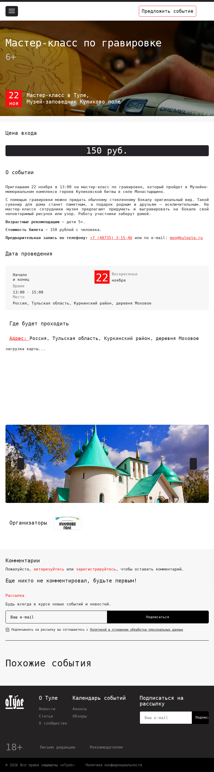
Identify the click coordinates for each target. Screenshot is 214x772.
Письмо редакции (57, 747)
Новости (47, 709)
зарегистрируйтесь (96, 569)
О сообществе (53, 723)
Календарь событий (99, 698)
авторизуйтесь (49, 569)
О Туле (48, 698)
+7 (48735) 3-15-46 (111, 237)
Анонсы (80, 709)
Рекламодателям (106, 747)
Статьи (46, 716)
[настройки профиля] (203, 11)
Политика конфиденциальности (114, 765)
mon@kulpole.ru (186, 237)
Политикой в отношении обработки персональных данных (136, 629)
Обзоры (80, 716)
